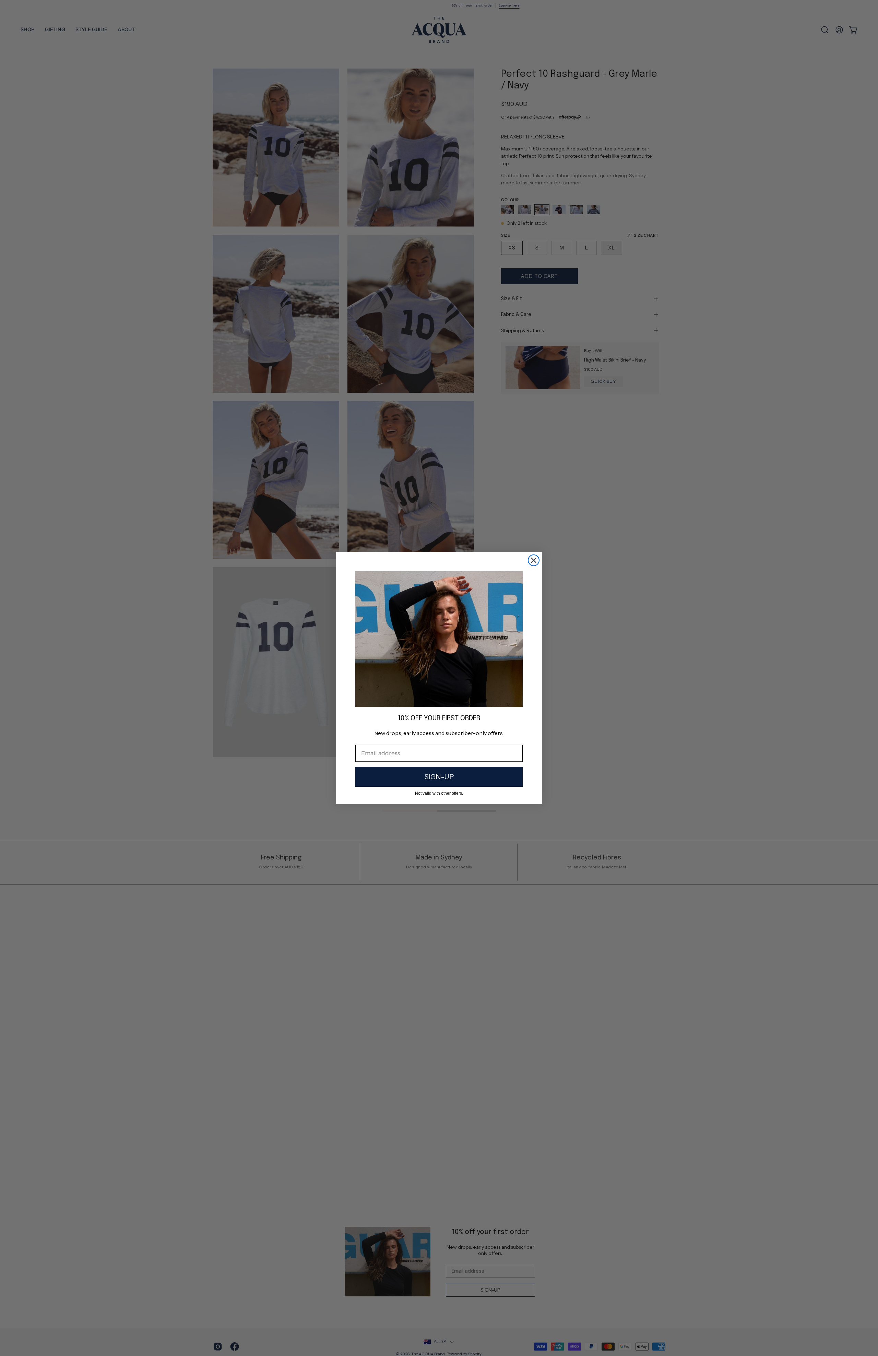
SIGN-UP (439, 777)
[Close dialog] (533, 560)
